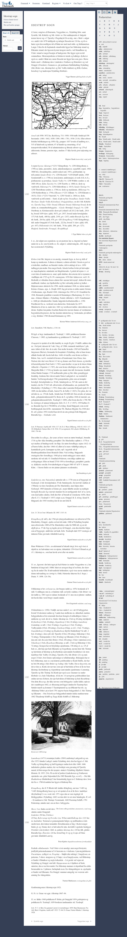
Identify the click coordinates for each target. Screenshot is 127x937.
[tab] (99, 12)
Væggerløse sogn (83, 921)
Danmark (24, 3)
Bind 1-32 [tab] (6, 33)
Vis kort (66, 3)
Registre (55, 3)
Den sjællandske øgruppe (12, 25)
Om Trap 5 (78, 3)
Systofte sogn (38, 921)
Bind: (5, 36)
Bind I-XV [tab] (15, 33)
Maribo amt (7, 22)
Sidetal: (5, 46)
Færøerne (36, 3)
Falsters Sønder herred (11, 19)
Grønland (46, 3)
